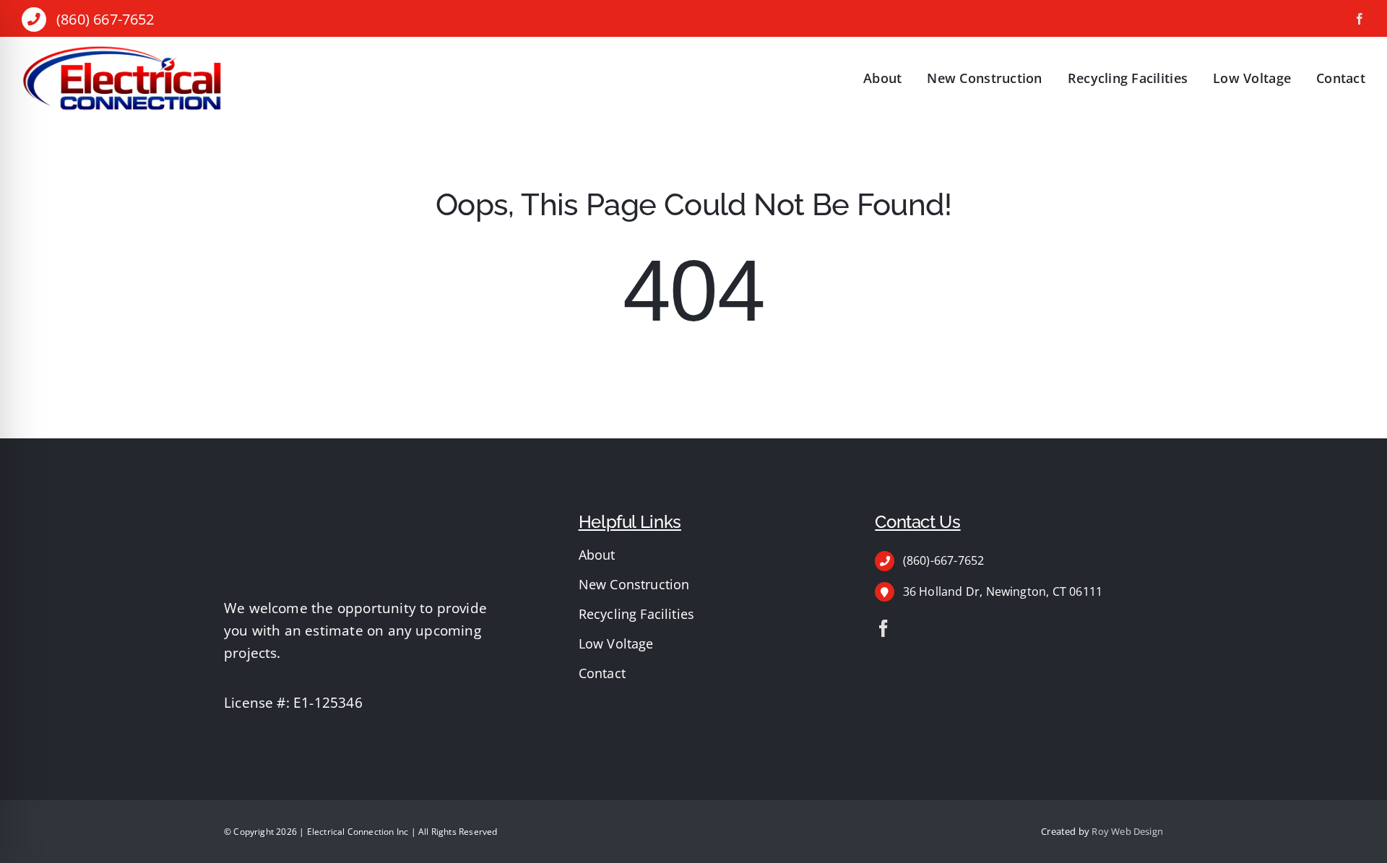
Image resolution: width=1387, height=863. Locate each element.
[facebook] (1359, 19)
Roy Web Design (1127, 831)
